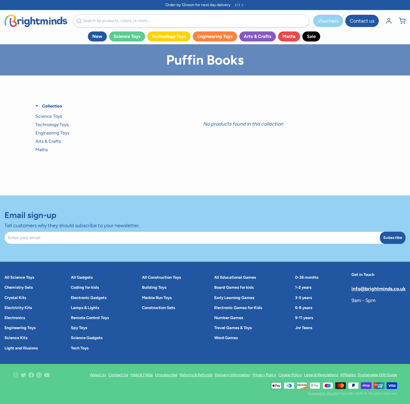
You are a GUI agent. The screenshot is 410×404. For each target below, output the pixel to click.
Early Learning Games (234, 297)
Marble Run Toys (157, 297)
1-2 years (303, 287)
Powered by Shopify (323, 393)
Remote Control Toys (90, 317)
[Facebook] (31, 375)
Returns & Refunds (196, 375)
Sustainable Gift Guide (377, 375)
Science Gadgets (87, 337)
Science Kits (16, 337)
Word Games (226, 337)
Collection (51, 106)
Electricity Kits (18, 307)
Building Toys (154, 287)
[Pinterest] (39, 375)
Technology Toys (169, 36)
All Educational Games (235, 277)
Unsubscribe (166, 375)
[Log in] (386, 21)
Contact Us (118, 375)
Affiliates (348, 375)
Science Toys (127, 36)
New (97, 36)
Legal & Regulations (321, 375)
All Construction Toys (161, 277)
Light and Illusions (21, 348)
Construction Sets (158, 307)
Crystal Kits (15, 297)
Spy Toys (79, 327)
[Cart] (400, 21)
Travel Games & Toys (233, 327)
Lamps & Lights (85, 307)
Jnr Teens (303, 327)
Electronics (14, 317)
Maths (289, 36)
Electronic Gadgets (89, 297)
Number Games (228, 317)
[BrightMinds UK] (35, 20)
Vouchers (328, 21)
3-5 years (303, 297)
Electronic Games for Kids (238, 307)
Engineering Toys (215, 36)
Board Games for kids (234, 287)
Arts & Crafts (257, 36)
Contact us (362, 21)
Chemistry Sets (18, 287)
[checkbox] (67, 116)
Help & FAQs (142, 375)
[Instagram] (15, 375)
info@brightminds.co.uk (378, 289)
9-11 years (304, 317)
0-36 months (307, 277)
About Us (98, 375)
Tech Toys (80, 348)
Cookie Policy (290, 375)
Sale (311, 36)
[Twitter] (23, 375)
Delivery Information (232, 375)
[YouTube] (47, 375)
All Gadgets (82, 277)
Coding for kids (85, 287)
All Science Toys (19, 277)
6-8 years (303, 307)
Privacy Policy (264, 375)
